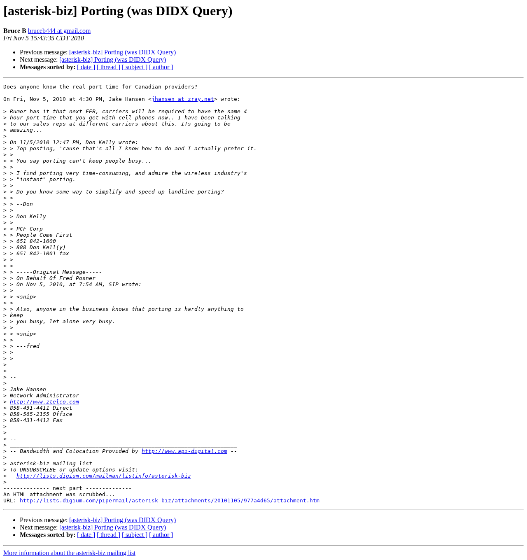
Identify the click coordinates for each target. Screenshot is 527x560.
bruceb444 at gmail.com (59, 30)
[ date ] (86, 66)
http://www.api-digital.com (184, 451)
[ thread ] (108, 66)
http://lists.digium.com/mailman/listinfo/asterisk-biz (103, 476)
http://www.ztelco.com (44, 402)
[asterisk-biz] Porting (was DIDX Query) (122, 52)
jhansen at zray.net (183, 99)
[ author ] (161, 66)
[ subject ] (134, 66)
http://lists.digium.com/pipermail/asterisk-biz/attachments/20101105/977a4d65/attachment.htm (169, 500)
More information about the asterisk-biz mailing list (69, 552)
